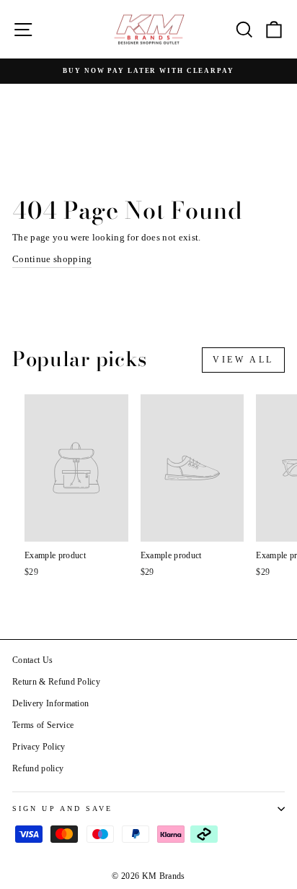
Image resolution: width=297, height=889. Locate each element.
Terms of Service (43, 725)
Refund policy (37, 768)
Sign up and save (62, 808)
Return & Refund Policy (56, 682)
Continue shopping (52, 259)
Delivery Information (50, 703)
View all (243, 360)
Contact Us (32, 660)
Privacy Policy (39, 747)
